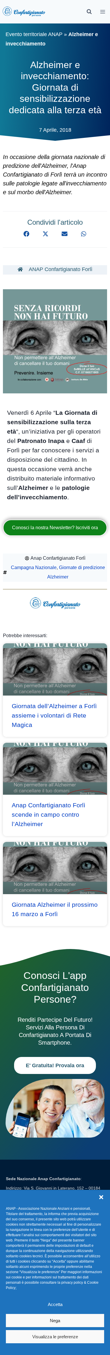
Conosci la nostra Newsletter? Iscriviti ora (55, 527)
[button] (101, 1197)
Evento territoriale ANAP (34, 34)
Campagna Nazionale (34, 567)
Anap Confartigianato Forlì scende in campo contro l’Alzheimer (48, 814)
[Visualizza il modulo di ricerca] (89, 11)
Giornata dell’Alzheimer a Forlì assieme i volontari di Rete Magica (54, 715)
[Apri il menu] (102, 11)
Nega (55, 1320)
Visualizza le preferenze (55, 1336)
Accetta (55, 1304)
